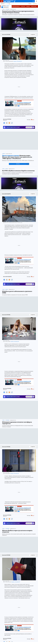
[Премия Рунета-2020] (14, 1)
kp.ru (33, 119)
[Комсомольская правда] (8, 1)
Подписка (35, 3)
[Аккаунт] (36, 1)
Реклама (29, 3)
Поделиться (33, 34)
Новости (3, 289)
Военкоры (28, 6)
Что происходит (7, 528)
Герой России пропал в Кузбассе (14, 6)
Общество (4, 153)
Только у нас (23, 6)
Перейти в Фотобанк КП (17, 61)
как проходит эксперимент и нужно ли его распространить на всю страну (22, 104)
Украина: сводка (33, 6)
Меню (1, 1)
